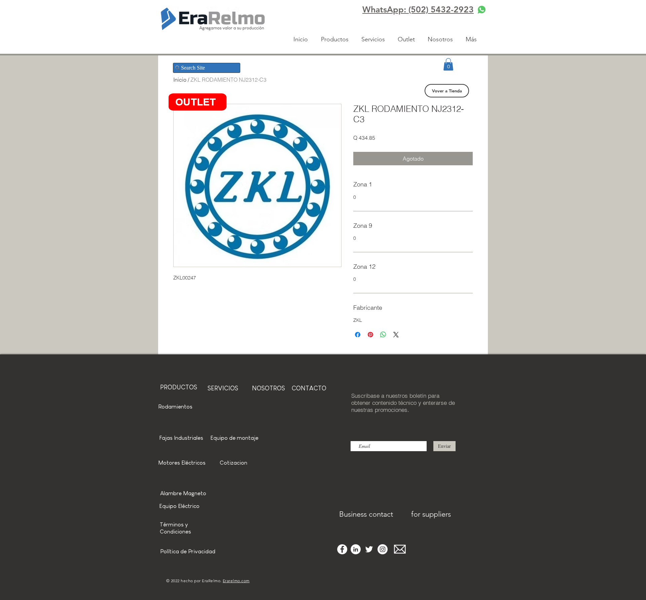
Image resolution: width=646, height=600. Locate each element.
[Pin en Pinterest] (370, 335)
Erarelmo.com (236, 580)
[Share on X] (396, 335)
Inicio (179, 79)
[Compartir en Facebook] (358, 335)
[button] (448, 64)
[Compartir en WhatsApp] (383, 335)
